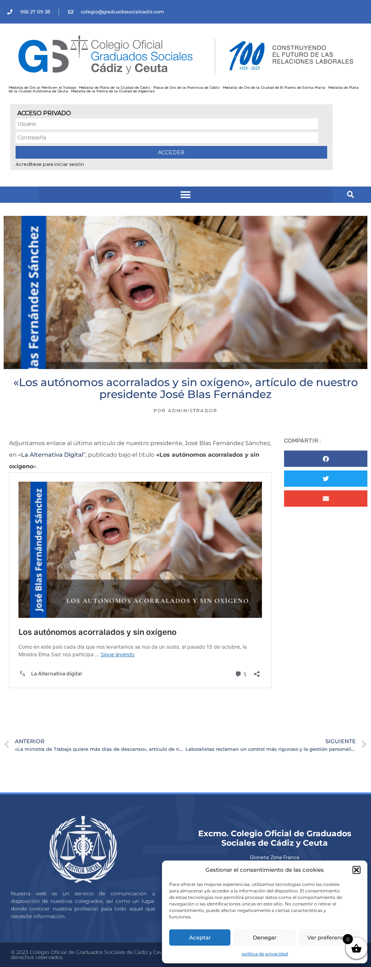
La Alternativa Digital (52, 454)
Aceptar (200, 937)
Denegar (264, 937)
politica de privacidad (265, 953)
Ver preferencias (329, 937)
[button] (356, 870)
